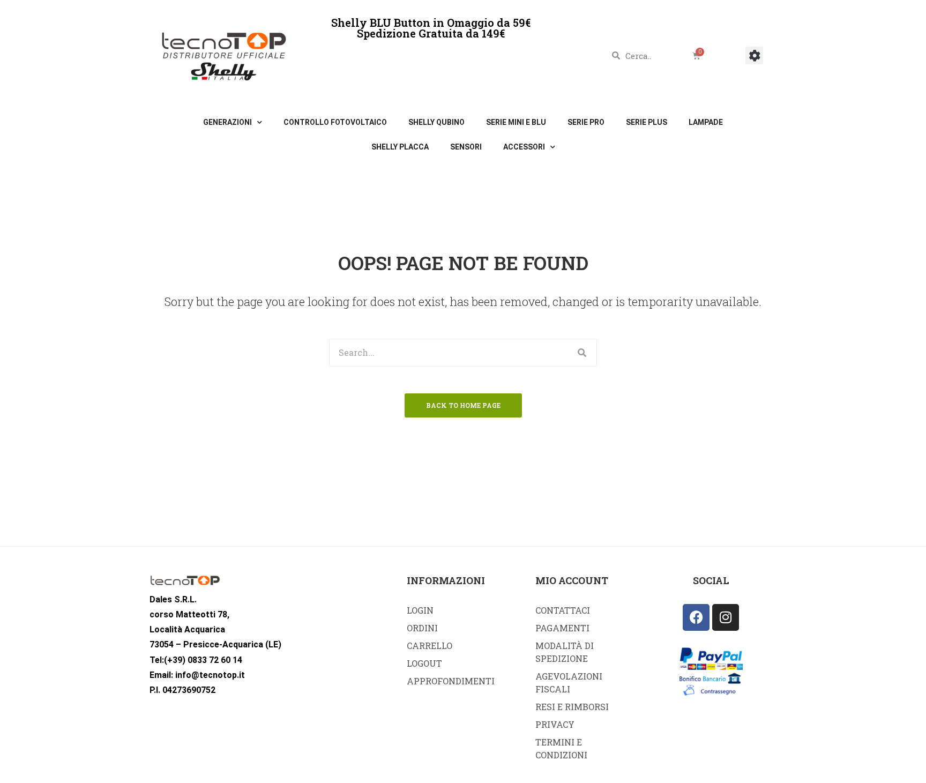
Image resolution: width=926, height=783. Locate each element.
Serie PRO (585, 122)
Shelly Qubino (436, 122)
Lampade (706, 122)
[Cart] (696, 55)
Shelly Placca (400, 147)
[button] (754, 55)
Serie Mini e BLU (516, 122)
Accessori (524, 147)
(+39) (174, 660)
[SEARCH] (582, 352)
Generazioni (227, 122)
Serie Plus (646, 122)
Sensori (466, 147)
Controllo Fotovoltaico (335, 122)
